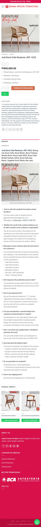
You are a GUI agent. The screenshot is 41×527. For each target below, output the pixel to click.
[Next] (40, 409)
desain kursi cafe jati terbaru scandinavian (16, 108)
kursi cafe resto (8, 123)
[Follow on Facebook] (3, 446)
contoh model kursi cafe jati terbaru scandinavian (15, 106)
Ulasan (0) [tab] (5, 145)
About (13, 521)
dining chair (26, 110)
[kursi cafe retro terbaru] (10, 401)
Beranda (4, 54)
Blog (17, 521)
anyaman (6, 104)
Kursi (12, 54)
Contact (23, 521)
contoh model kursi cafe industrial (28, 104)
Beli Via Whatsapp (11, 420)
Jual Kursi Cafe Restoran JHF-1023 (16, 150)
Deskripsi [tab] (4, 141)
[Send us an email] (14, 446)
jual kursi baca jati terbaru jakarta (16, 114)
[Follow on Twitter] (10, 446)
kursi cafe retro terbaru (8, 415)
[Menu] (2, 6)
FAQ (29, 521)
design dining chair (17, 110)
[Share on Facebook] (7, 129)
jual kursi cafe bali (31, 114)
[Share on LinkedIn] (21, 129)
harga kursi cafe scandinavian (16, 112)
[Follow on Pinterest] (17, 446)
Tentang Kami (6, 467)
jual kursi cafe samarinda (23, 121)
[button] (5, 94)
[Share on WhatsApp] (3, 129)
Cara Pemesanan (7, 463)
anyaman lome (14, 104)
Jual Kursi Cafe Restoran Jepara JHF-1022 (19, 118)
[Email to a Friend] (14, 129)
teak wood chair (16, 125)
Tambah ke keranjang (23, 88)
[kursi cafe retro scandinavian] (30, 401)
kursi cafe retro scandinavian (30, 415)
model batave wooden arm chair (22, 123)
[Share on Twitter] (10, 129)
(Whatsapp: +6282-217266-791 (24, 220)
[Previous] (1, 409)
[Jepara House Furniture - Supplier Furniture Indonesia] (21, 6)
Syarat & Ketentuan (8, 459)
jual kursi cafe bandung (20, 116)
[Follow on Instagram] (7, 446)
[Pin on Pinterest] (17, 129)
